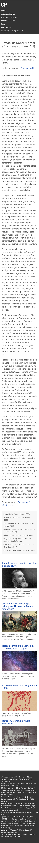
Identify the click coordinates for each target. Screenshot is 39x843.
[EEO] (26, 821)
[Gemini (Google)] (14, 834)
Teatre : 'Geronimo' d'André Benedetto (16, 722)
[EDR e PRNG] (15, 786)
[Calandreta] (16, 817)
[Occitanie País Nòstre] (9, 806)
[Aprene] (32, 821)
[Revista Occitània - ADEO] (25, 799)
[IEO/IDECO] (30, 783)
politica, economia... (9, 21)
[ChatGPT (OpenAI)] (28, 834)
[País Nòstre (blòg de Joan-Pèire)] (12, 808)
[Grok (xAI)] (18, 837)
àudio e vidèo (6, 27)
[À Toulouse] (13, 830)
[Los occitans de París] (14, 812)
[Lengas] (30, 797)
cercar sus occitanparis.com (12, 31)
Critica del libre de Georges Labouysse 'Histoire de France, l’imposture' (18, 606)
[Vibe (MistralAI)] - (7, 837)
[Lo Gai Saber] (13, 797)
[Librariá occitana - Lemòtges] (24, 792)
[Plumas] (4, 801)
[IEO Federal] (5, 828)
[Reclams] (22, 797)
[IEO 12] (3, 823)
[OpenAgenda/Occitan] (26, 825)
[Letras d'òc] (5, 786)
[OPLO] (14, 821)
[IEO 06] (7, 821)
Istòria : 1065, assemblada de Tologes (18, 535)
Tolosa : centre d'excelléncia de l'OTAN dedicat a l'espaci (18, 647)
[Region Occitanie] (25, 830)
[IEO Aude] (4, 825)
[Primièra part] (27, 68)
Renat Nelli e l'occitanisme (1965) (16, 514)
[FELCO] (25, 817)
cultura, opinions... (8, 14)
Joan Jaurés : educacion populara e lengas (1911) (19, 564)
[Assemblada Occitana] (10, 810)
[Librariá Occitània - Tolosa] (16, 788)
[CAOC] (30, 819)
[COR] (31, 817)
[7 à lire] (22, 823)
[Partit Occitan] (30, 803)
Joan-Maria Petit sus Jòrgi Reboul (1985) (19, 686)
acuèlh (3, 10)
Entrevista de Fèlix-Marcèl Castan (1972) (19, 550)
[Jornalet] (14, 777)
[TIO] (9, 817)
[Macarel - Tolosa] (7, 794)
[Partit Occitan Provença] (26, 806)
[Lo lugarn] (10, 803)
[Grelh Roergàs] (13, 823)
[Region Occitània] (32, 808)
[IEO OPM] (13, 825)
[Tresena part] (23, 502)
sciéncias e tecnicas (9, 17)
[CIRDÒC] (4, 819)
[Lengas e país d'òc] (8, 799)
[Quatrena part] (9, 505)
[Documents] (27, 812)
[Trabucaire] (11, 783)
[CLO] (20, 821)
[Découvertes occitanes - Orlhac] (18, 790)
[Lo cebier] (19, 803)
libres (3, 24)
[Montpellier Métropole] (9, 832)
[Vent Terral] (21, 783)
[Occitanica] (13, 819)
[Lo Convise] (31, 823)
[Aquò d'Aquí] (13, 779)
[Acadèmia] (23, 819)
